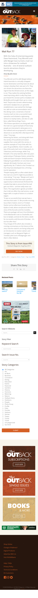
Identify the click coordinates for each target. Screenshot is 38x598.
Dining (7, 380)
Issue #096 (32, 257)
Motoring (8, 394)
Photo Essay (9, 404)
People (7, 402)
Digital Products (9, 551)
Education (8, 382)
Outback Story (10, 398)
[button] (3, 288)
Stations (7, 412)
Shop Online (8, 544)
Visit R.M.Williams (10, 557)
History (7, 390)
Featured (8, 386)
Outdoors (8, 400)
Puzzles (7, 410)
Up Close (8, 425)
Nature (7, 396)
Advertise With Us (10, 554)
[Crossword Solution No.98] (22, 282)
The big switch (5, 290)
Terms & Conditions (11, 570)
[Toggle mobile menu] (34, 11)
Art (6, 371)
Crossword (8, 378)
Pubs (6, 408)
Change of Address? (10, 548)
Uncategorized (10, 423)
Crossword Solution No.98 (21, 291)
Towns (7, 416)
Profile (7, 406)
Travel (22, 257)
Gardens (8, 388)
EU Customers (9, 573)
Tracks (7, 418)
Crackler (22, 589)
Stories (19, 257)
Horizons (8, 392)
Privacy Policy (8, 567)
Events (7, 384)
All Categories (9, 369)
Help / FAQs (8, 563)
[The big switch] (7, 282)
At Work (7, 374)
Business (8, 376)
